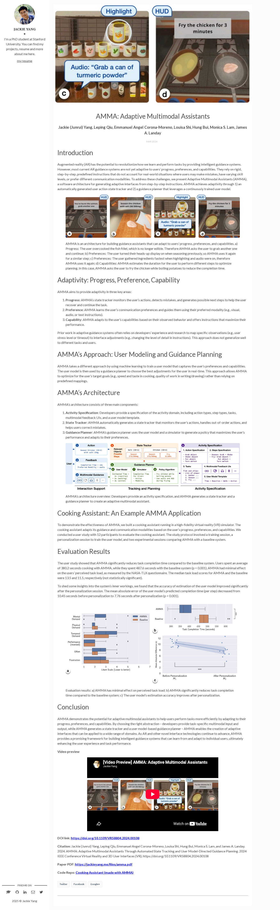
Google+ (95, 884)
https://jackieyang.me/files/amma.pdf (103, 864)
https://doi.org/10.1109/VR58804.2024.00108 (105, 838)
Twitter (63, 884)
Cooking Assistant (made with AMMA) (104, 872)
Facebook (79, 884)
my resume (24, 61)
